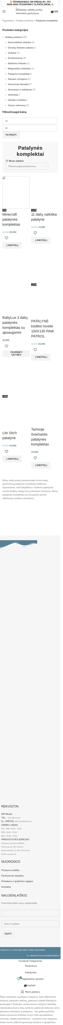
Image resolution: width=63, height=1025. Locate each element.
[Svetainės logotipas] (30, 11)
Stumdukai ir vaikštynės (20, 89)
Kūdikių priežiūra (24, 20)
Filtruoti (11, 135)
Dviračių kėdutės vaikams (21, 47)
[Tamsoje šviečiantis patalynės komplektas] (44, 378)
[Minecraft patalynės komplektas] (16, 192)
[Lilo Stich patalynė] (16, 378)
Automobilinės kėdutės (19, 42)
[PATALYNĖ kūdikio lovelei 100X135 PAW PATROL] (44, 266)
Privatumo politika (10, 870)
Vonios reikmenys (17, 105)
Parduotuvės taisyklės (12, 875)
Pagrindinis (8, 20)
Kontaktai (6, 887)
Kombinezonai (15, 58)
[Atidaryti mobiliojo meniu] (4, 11)
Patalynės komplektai (19, 74)
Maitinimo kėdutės (17, 63)
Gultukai (12, 53)
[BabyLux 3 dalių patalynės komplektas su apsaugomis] (16, 266)
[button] (12, 245)
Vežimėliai (13, 94)
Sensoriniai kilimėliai (18, 84)
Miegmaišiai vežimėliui (19, 68)
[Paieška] (48, 11)
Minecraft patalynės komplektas (11, 219)
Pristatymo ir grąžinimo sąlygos (17, 881)
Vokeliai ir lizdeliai (17, 100)
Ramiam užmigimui (17, 79)
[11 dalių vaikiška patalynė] (44, 192)
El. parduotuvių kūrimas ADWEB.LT (43, 956)
